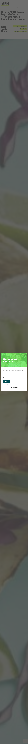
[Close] (25, 355)
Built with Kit (14, 388)
